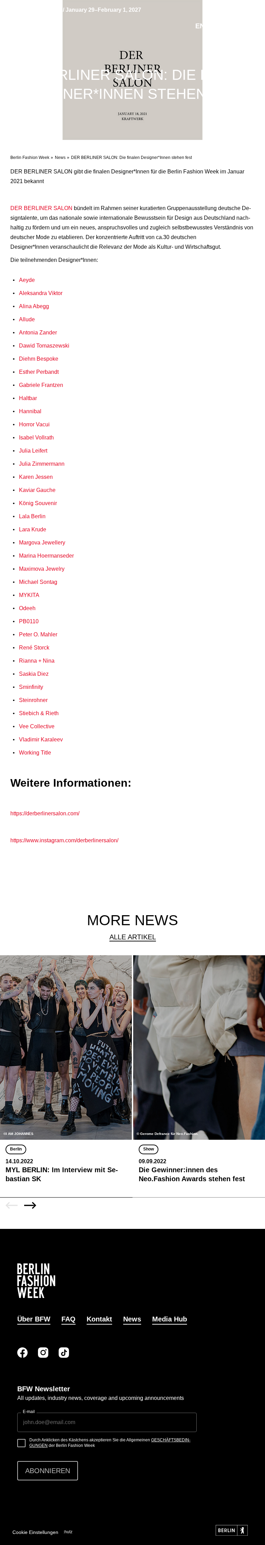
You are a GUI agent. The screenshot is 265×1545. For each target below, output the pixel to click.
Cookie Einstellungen (35, 1532)
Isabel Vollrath (36, 437)
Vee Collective (37, 726)
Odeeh (27, 608)
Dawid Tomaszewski (44, 346)
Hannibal (30, 411)
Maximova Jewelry (42, 569)
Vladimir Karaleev (41, 739)
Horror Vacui (34, 424)
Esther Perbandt (39, 372)
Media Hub (169, 1319)
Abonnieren (47, 1471)
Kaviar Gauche (37, 490)
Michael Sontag (38, 582)
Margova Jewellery (42, 543)
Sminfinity (31, 687)
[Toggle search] (215, 26)
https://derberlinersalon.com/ (44, 813)
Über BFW (33, 1319)
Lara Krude (32, 529)
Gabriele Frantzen (41, 385)
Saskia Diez (34, 674)
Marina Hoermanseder (46, 556)
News (60, 157)
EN (200, 26)
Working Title (35, 753)
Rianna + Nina (37, 661)
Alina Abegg (34, 306)
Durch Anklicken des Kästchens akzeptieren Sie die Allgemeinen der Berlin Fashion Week (109, 1443)
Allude (27, 319)
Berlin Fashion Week (29, 157)
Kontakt (99, 1319)
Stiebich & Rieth (39, 713)
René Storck (34, 648)
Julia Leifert (33, 451)
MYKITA (29, 595)
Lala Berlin (32, 516)
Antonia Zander (38, 332)
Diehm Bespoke (38, 359)
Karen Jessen (36, 477)
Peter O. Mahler (38, 634)
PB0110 (29, 621)
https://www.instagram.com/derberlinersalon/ (64, 840)
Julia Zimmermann (42, 464)
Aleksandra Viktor (40, 293)
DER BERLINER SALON (41, 208)
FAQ (68, 1319)
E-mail (29, 1411)
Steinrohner (33, 700)
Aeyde (27, 280)
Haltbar (28, 398)
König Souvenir (38, 503)
